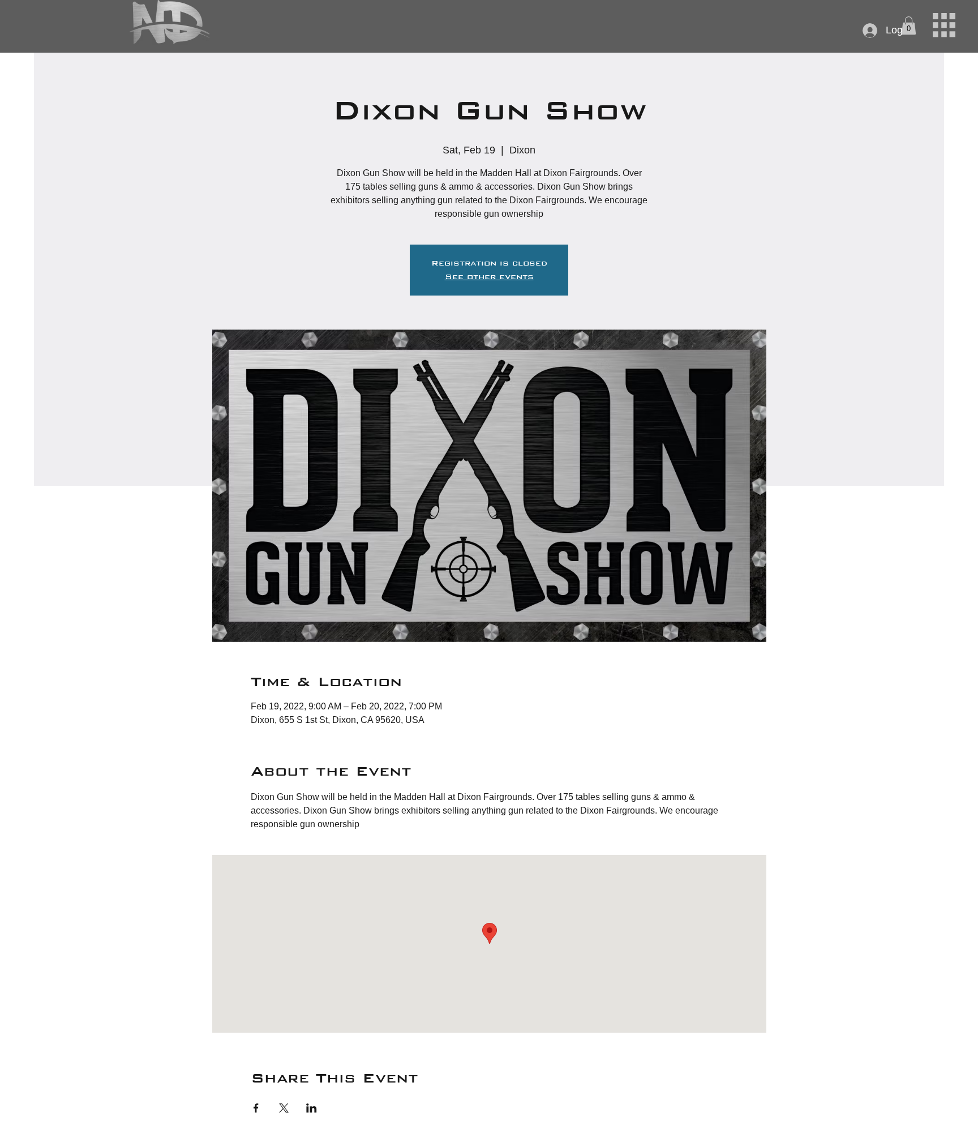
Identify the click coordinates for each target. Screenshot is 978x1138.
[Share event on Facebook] (256, 1108)
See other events (489, 276)
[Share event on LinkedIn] (311, 1108)
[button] (944, 25)
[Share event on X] (283, 1108)
